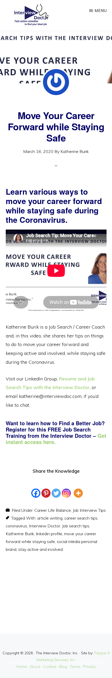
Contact (49, 666)
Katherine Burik (20, 533)
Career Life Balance (52, 510)
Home (21, 666)
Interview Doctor (44, 525)
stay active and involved (40, 549)
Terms (75, 666)
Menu (101, 10)
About (35, 666)
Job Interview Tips (89, 510)
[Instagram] (66, 488)
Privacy (89, 666)
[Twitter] (56, 488)
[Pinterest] (46, 488)
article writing (50, 518)
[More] (78, 488)
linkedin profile (49, 533)
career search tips (80, 518)
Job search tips (75, 525)
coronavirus (16, 525)
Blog (63, 666)
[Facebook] (35, 488)
